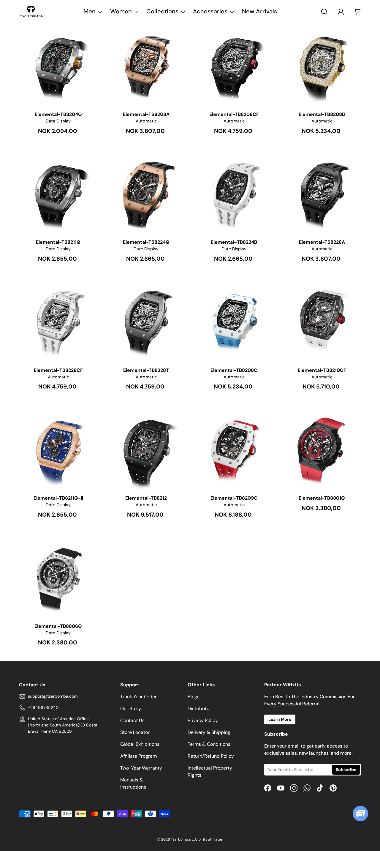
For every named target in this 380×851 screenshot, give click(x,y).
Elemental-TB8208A (146, 114)
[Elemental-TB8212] (146, 449)
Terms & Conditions (209, 744)
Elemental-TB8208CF (234, 114)
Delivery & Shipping (209, 732)
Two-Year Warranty (141, 768)
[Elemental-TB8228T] (146, 321)
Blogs (194, 696)
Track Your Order (138, 696)
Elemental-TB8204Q (58, 114)
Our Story (130, 708)
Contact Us (132, 720)
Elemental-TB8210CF (322, 370)
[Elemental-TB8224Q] (146, 193)
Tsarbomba (180, 839)
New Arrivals (259, 11)
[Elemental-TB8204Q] (58, 65)
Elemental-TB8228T (146, 370)
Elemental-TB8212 (146, 498)
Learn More (279, 719)
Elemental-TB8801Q (322, 498)
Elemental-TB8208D (322, 114)
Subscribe (346, 769)
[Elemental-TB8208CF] (234, 65)
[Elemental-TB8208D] (322, 65)
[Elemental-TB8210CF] (322, 321)
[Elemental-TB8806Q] (58, 577)
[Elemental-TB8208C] (234, 321)
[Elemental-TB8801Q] (322, 449)
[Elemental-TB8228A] (322, 193)
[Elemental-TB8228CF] (58, 321)
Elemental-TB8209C (233, 498)
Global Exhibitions (139, 744)
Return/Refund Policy (211, 756)
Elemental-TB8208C (233, 370)
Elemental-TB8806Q (58, 626)
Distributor (199, 708)
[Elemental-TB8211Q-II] (58, 449)
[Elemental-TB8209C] (234, 449)
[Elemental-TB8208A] (146, 65)
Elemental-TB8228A (322, 242)
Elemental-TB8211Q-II (58, 498)
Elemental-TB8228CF (58, 370)
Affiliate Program (138, 756)
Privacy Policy (203, 720)
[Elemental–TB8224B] (234, 193)
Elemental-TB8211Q (58, 242)
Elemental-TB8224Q (146, 242)
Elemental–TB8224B (234, 242)
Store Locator (135, 732)
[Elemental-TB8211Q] (58, 193)
